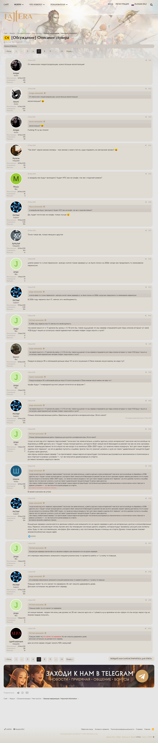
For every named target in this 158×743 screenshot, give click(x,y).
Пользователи (57, 4)
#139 (149, 600)
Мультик (16, 158)
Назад (9, 51)
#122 (149, 89)
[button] (22, 4)
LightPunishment (16, 641)
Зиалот (16, 357)
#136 (149, 498)
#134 (149, 429)
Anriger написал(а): (36, 93)
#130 (149, 315)
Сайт (6, 4)
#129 (149, 287)
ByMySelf (16, 243)
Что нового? (35, 4)
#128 (149, 259)
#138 (149, 572)
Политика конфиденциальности (122, 729)
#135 (149, 466)
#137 (149, 543)
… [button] (22, 51)
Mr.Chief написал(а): (36, 320)
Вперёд (69, 51)
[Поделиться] (146, 60)
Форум (17, 4)
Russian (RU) (19, 729)
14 (62, 51)
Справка (139, 729)
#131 (150, 344)
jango (16, 272)
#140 (149, 628)
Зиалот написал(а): (36, 377)
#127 (149, 230)
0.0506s (138, 737)
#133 (149, 401)
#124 (149, 145)
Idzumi (16, 102)
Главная (147, 729)
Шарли (16, 479)
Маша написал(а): (35, 207)
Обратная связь (87, 729)
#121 (150, 60)
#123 (149, 117)
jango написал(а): (35, 292)
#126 (149, 202)
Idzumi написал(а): (36, 122)
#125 (149, 174)
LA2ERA (9, 729)
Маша (16, 187)
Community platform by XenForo (79, 734)
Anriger (16, 73)
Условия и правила (102, 729)
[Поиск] (151, 5)
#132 (149, 372)
